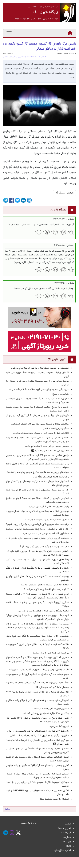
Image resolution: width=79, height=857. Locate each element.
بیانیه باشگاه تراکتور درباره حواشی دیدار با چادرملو (43, 611)
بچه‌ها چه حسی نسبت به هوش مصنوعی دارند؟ (45, 585)
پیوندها (67, 842)
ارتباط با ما (65, 833)
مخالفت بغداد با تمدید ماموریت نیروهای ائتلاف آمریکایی (40, 424)
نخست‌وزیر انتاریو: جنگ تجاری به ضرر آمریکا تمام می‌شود (40, 368)
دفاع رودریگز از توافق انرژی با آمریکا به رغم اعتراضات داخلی (39, 736)
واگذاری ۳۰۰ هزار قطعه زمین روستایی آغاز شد (46, 713)
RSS (68, 846)
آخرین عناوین (58, 359)
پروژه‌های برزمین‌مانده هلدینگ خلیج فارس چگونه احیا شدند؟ (37, 472)
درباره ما (67, 837)
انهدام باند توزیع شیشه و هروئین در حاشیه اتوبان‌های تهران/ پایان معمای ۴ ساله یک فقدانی (37, 617)
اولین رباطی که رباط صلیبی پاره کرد (51, 451)
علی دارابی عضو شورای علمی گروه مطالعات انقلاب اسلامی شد (38, 390)
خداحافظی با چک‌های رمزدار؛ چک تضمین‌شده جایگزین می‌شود (37, 529)
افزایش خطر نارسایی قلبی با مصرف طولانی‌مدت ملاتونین (40, 433)
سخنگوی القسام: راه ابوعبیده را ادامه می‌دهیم (46, 534)
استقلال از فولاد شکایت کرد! (54, 799)
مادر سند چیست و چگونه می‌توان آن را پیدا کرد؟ (44, 547)
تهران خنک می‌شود (59, 726)
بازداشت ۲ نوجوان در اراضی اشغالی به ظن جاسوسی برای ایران (38, 731)
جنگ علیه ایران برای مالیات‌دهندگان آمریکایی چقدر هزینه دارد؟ (37, 683)
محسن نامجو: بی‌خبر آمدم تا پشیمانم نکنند (47, 446)
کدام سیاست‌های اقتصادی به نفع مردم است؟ (46, 589)
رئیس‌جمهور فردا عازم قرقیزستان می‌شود (48, 507)
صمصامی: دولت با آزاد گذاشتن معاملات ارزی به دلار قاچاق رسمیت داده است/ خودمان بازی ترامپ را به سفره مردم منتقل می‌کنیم (37, 628)
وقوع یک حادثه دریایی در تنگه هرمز (50, 477)
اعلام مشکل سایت (62, 851)
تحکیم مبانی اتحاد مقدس (56, 429)
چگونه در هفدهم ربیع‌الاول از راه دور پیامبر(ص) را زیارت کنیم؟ (37, 524)
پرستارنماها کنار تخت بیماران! (53, 687)
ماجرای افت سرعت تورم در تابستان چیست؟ (47, 520)
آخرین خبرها (64, 828)
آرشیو (68, 824)
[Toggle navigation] (9, 33)
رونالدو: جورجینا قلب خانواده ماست (51, 653)
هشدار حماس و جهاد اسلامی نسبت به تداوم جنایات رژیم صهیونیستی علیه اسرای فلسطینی (37, 440)
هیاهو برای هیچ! (60, 394)
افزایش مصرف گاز (64, 193)
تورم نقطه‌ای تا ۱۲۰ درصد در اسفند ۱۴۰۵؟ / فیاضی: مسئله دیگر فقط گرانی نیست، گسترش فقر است (37, 596)
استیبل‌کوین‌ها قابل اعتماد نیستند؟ (50, 709)
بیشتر (7, 809)
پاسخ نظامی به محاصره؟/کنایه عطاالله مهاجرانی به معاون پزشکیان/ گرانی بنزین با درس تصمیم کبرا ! (37, 457)
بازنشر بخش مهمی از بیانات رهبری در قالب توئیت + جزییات (39, 670)
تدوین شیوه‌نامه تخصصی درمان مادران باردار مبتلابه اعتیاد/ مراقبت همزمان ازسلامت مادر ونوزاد (37, 776)
